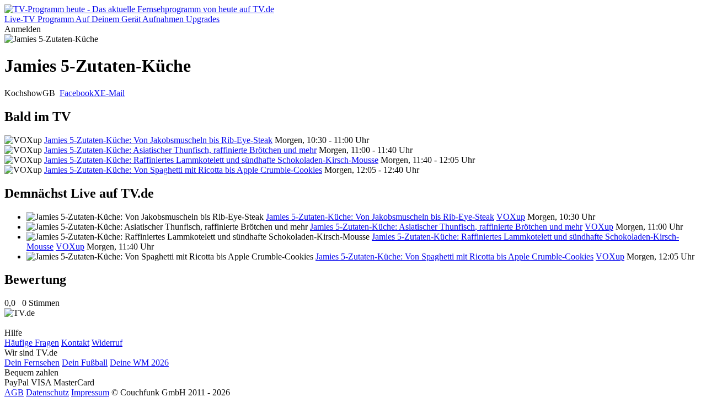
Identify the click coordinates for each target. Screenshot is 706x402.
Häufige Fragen (31, 342)
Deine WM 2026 (139, 362)
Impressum (90, 392)
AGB (14, 392)
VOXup (510, 216)
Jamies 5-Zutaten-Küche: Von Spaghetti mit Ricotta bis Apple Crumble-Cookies (183, 169)
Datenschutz (47, 392)
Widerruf (107, 342)
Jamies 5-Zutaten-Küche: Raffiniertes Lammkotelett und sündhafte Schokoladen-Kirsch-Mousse (211, 160)
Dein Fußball (85, 362)
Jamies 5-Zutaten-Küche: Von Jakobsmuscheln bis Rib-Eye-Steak (158, 140)
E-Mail (112, 93)
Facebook (77, 93)
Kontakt (75, 342)
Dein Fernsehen (32, 362)
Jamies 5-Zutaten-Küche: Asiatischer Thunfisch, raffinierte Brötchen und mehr (180, 150)
